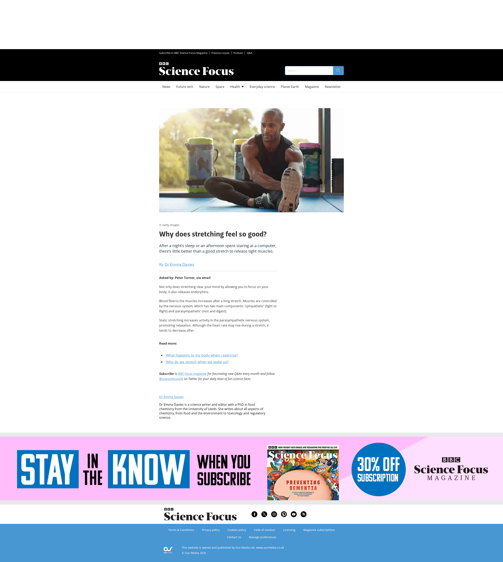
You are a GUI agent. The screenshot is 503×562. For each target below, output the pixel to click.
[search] (338, 70)
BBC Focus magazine (192, 374)
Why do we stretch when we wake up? (197, 362)
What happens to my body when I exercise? (202, 355)
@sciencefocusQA (171, 379)
